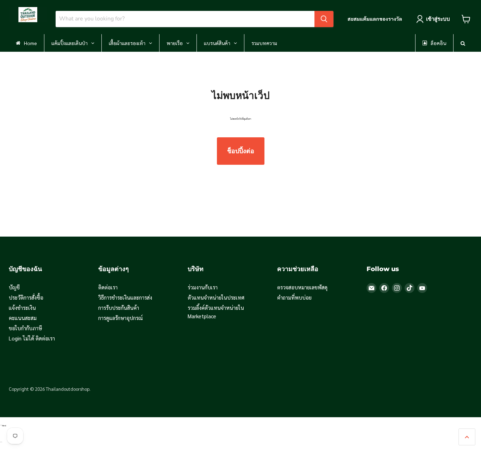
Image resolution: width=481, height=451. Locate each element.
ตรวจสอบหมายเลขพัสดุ (302, 287)
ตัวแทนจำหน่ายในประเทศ (216, 297)
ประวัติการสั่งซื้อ (26, 297)
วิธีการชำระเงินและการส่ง (125, 297)
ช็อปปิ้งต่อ (240, 151)
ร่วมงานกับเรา (203, 287)
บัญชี (14, 287)
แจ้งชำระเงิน (22, 307)
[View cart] (466, 19)
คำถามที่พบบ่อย (294, 297)
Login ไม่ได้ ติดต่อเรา (32, 338)
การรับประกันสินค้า (118, 307)
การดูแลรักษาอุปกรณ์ (120, 317)
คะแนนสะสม (23, 317)
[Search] (323, 19)
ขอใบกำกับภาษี (25, 328)
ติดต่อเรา (108, 287)
